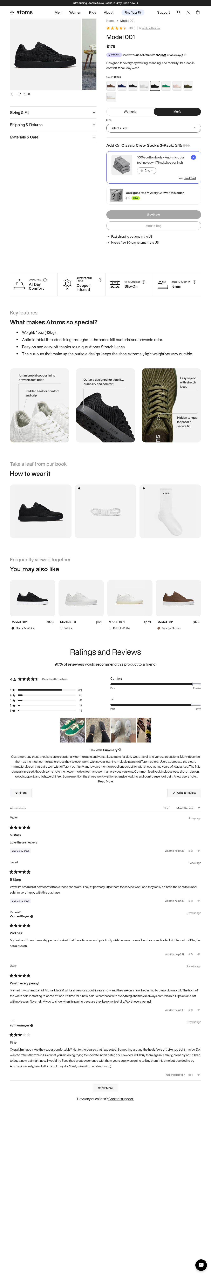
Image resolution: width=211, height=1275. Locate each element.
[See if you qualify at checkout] (185, 55)
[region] (105, 730)
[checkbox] (153, 167)
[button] (46, 690)
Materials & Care (24, 137)
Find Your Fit (133, 12)
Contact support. (121, 1098)
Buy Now (153, 214)
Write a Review (151, 28)
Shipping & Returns (26, 125)
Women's (130, 111)
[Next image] (19, 94)
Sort (167, 808)
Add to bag (154, 225)
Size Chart (190, 178)
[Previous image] (13, 94)
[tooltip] (119, 749)
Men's (177, 111)
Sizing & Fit (19, 112)
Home (110, 21)
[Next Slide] (147, 730)
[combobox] (146, 170)
